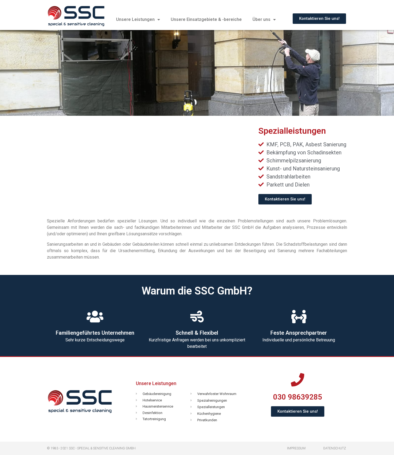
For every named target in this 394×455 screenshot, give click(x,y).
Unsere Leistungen (135, 19)
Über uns (261, 19)
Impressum (296, 448)
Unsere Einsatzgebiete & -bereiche (206, 19)
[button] (319, 18)
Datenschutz (334, 448)
